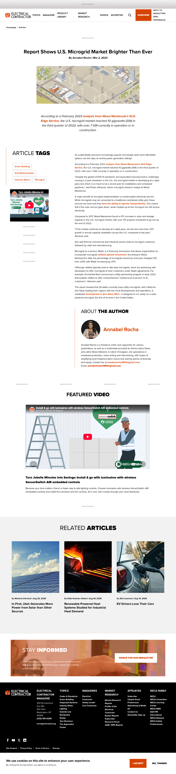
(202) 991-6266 (44, 718)
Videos (104, 15)
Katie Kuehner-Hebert (77, 598)
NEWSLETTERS (159, 13)
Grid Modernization (24, 173)
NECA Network (157, 718)
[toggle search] (130, 15)
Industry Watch (22, 179)
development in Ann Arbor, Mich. (103, 294)
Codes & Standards (68, 696)
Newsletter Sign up (136, 715)
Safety (63, 718)
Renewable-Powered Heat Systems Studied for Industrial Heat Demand (85, 607)
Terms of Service (42, 748)
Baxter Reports (112, 715)
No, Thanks (159, 763)
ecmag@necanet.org (46, 723)
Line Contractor (89, 705)
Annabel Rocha (121, 329)
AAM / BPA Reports (114, 725)
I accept (138, 763)
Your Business (66, 721)
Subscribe (143, 15)
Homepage (11, 27)
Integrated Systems (69, 702)
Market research (84, 15)
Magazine (49, 15)
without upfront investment (112, 254)
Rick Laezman (126, 598)
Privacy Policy (26, 748)
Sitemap (56, 748)
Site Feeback (11, 748)
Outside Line (65, 712)
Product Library (62, 15)
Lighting (63, 708)
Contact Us (133, 712)
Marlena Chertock (23, 598)
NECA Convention (158, 699)
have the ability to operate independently (123, 203)
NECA (153, 696)
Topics (36, 15)
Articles (22, 27)
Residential (65, 715)
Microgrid (39, 179)
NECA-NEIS (155, 708)
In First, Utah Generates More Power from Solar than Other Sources (32, 607)
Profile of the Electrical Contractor (111, 709)
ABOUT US (157, 10)
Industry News (66, 705)
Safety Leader (88, 702)
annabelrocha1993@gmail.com (123, 362)
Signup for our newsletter (136, 658)
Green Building (22, 166)
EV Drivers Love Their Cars (135, 604)
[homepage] (18, 15)
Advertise (117, 15)
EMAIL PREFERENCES (159, 18)
